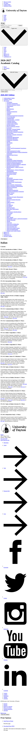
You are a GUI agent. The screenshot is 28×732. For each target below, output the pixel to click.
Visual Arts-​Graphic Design (13, 228)
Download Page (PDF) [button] (9, 726)
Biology (8, 110)
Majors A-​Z (6, 232)
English (8, 141)
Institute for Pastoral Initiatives (14, 163)
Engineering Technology (12, 140)
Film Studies (9, 142)
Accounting (9, 102)
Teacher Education (11, 220)
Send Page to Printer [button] (8, 721)
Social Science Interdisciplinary (14, 212)
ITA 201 (3, 306)
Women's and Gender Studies (13, 230)
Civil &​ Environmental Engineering (15, 115)
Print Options (4, 239)
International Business (12, 172)
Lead (5, 16)
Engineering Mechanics (12, 138)
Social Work (9, 213)
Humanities (9, 159)
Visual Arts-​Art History (12, 225)
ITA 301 (15, 318)
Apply (5, 19)
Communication (10, 118)
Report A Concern (8, 706)
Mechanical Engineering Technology (15, 191)
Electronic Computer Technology (14, 134)
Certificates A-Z (7, 56)
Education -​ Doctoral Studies (13, 129)
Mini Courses (10, 194)
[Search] (3, 24)
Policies (5, 705)
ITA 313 (6, 316)
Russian (8, 210)
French (8, 145)
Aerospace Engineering (12, 103)
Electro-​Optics (10, 133)
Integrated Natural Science (13, 165)
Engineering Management (13, 137)
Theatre (8, 221)
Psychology (9, 206)
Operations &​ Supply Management (15, 197)
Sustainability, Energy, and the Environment (17, 218)
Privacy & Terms (8, 707)
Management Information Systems (15, 179)
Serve (5, 18)
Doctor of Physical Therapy (13, 126)
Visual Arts (9, 222)
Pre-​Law (9, 203)
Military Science (10, 193)
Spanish (8, 216)
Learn (5, 15)
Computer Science (11, 121)
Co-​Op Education (11, 117)
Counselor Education (12, 122)
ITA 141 (3, 293)
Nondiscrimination (8, 709)
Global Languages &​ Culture (13, 151)
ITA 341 (3, 363)
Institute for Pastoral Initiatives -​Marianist (16, 164)
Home (5, 67)
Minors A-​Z (6, 233)
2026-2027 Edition (7, 95)
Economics (9, 128)
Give (5, 20)
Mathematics (10, 188)
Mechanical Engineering (12, 190)
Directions (6, 442)
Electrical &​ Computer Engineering (15, 132)
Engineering (9, 136)
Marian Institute (10, 180)
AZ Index (6, 3)
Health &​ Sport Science (12, 155)
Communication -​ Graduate (13, 119)
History (8, 157)
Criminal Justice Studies (12, 123)
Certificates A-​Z (7, 235)
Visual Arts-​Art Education (13, 224)
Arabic (8, 107)
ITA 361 (25, 384)
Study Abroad (10, 217)
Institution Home (7, 6)
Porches (5, 703)
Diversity (6, 710)
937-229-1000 (4, 438)
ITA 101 (10, 266)
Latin (8, 176)
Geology (9, 146)
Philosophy (9, 198)
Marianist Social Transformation (14, 182)
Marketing (9, 183)
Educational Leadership (12, 130)
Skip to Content (7, 1)
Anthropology (10, 106)
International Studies (11, 174)
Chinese (8, 114)
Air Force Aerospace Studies (13, 105)
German (8, 149)
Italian (8, 175)
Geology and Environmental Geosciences (16, 148)
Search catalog (4, 90)
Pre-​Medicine (10, 205)
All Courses (6, 68)
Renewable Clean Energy (13, 209)
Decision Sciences (11, 125)
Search (2, 25)
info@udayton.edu (5, 440)
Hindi (8, 156)
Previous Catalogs (8, 236)
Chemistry (9, 113)
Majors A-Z (6, 54)
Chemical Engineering (12, 111)
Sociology (9, 214)
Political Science (10, 202)
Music (8, 195)
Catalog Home (7, 4)
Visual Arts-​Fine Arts (12, 226)
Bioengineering (10, 109)
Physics (8, 201)
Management (10, 178)
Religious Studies (11, 207)
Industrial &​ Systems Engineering (14, 160)
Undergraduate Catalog (9, 98)
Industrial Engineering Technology (15, 161)
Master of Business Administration (15, 186)
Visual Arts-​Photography (12, 229)
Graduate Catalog (8, 99)
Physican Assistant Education (13, 199)
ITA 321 (23, 386)
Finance (8, 144)
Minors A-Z (6, 55)
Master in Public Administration (14, 184)
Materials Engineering (12, 187)
